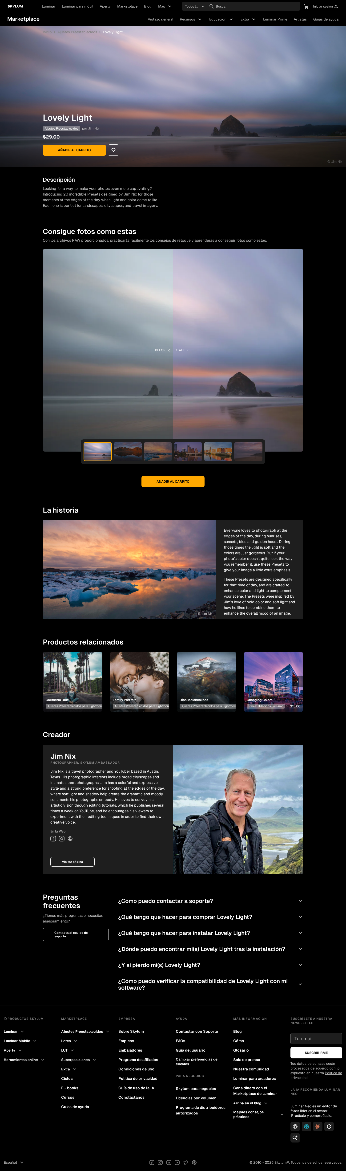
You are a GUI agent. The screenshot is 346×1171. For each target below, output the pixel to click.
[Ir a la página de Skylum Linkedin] (168, 1162)
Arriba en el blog (251, 1103)
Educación (221, 19)
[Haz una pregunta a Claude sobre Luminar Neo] (317, 1126)
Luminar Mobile (21, 1041)
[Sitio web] (70, 838)
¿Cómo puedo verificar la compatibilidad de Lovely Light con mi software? (210, 984)
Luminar (48, 6)
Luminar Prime (275, 19)
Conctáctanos (131, 1097)
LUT (68, 1050)
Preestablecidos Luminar (266, 706)
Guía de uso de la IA (136, 1087)
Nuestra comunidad (251, 1069)
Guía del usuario (190, 1050)
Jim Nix (93, 128)
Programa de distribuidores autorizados (200, 1110)
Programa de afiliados (138, 1059)
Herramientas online (24, 1060)
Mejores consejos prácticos (259, 1114)
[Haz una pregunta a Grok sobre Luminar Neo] (329, 1126)
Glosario (241, 1050)
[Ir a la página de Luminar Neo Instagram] (160, 1162)
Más (165, 6)
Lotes (69, 1041)
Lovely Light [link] (113, 32)
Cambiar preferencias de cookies (196, 1061)
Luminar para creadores (254, 1078)
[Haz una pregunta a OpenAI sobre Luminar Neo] (295, 1126)
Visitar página (72, 862)
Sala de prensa (246, 1059)
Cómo (238, 1040)
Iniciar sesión (325, 6)
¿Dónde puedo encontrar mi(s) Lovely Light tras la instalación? (210, 949)
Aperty (105, 6)
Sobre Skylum (131, 1031)
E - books (69, 1087)
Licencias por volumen (196, 1098)
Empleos (126, 1040)
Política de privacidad (137, 1078)
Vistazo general (160, 19)
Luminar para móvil (77, 6)
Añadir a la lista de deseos (71, 676)
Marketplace (127, 6)
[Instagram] (61, 838)
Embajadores (130, 1050)
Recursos (191, 19)
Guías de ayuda (325, 19)
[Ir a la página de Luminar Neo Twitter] (185, 1162)
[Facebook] (53, 838)
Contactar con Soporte (197, 1031)
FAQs (180, 1040)
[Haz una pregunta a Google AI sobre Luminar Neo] (295, 1137)
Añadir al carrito (74, 150)
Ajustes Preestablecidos (77, 32)
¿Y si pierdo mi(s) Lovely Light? (210, 965)
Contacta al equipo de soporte (71, 934)
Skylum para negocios (196, 1088)
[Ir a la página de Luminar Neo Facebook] (151, 1162)
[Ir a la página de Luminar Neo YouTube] (177, 1162)
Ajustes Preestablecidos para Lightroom (75, 706)
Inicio (47, 32)
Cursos (67, 1097)
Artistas (300, 19)
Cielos (67, 1078)
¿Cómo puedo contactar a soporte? (210, 901)
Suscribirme (316, 1053)
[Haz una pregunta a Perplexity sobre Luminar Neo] (306, 1126)
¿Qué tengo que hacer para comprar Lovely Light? (210, 917)
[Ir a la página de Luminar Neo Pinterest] (194, 1162)
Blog (148, 6)
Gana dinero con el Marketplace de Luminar (255, 1090)
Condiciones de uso (136, 1069)
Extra (249, 19)
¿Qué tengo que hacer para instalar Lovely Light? (210, 933)
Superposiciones (79, 1060)
